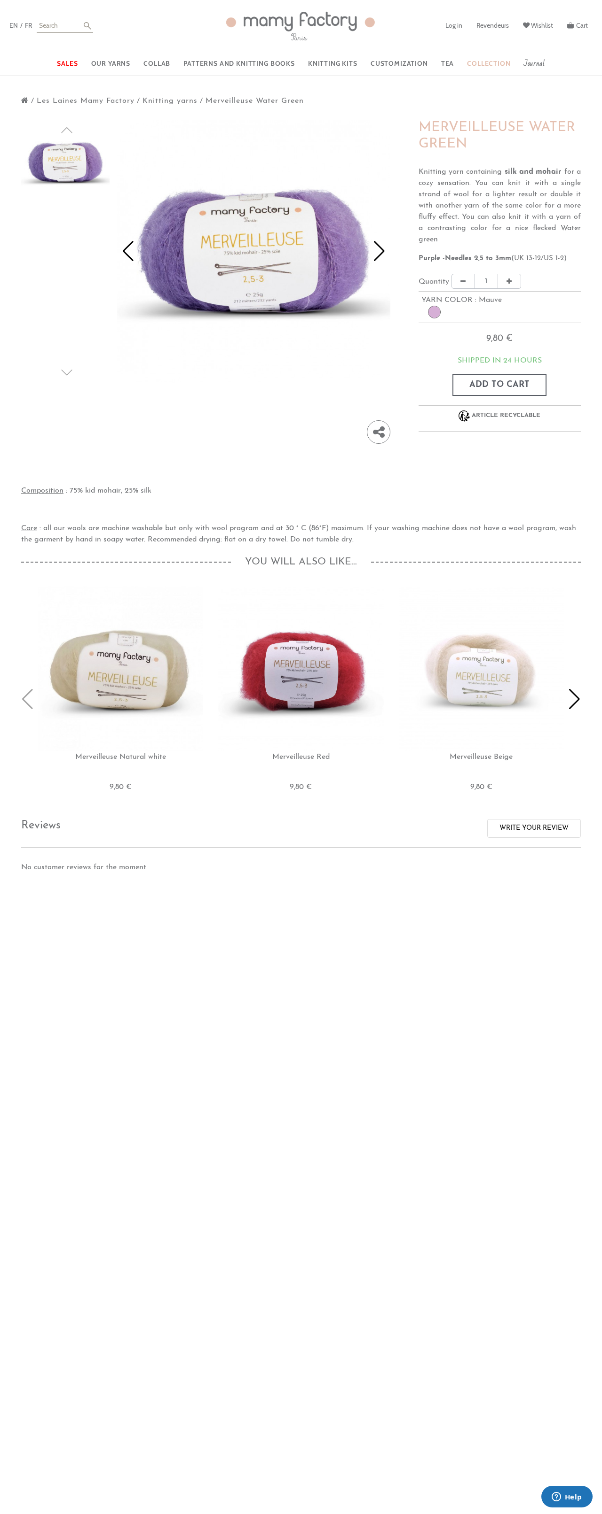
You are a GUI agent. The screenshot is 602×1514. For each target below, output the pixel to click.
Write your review (534, 828)
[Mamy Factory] (301, 26)
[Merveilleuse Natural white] (120, 668)
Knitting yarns (170, 101)
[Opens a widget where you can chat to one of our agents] (567, 1497)
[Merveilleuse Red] (300, 668)
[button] (128, 251)
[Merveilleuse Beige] (481, 668)
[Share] (378, 432)
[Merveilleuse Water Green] (65, 164)
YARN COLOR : (461, 300)
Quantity (434, 282)
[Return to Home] (25, 101)
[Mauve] (434, 312)
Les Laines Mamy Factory (86, 101)
